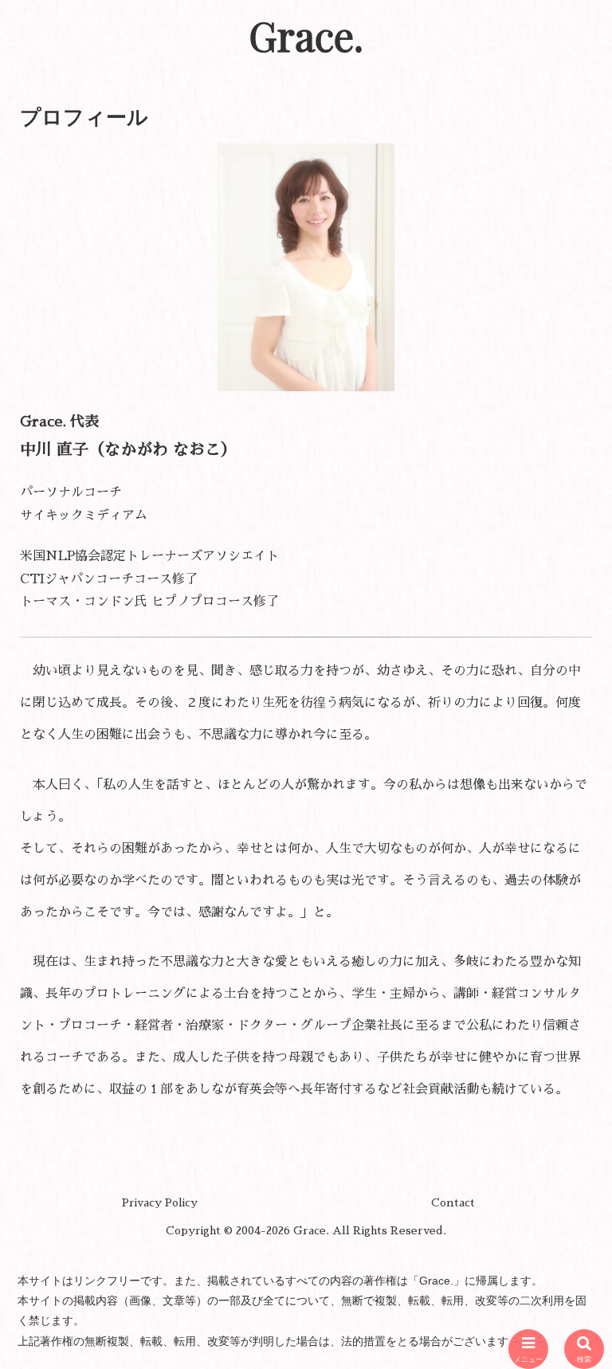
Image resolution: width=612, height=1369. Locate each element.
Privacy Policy (160, 1202)
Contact (453, 1202)
